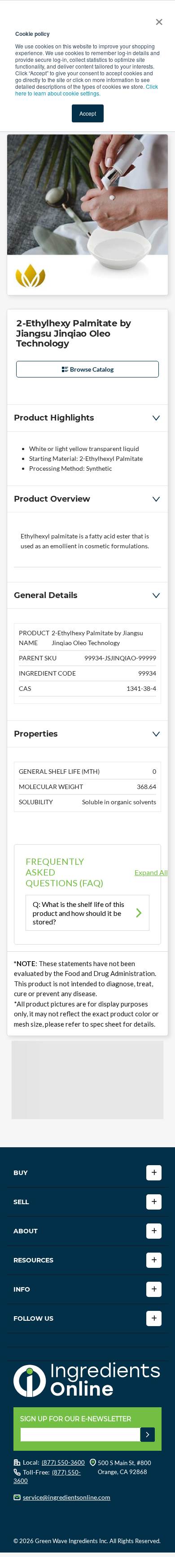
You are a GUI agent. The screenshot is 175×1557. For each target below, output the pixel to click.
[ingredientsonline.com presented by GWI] (90, 1381)
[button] (87, 418)
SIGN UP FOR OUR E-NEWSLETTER (75, 1419)
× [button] (157, 19)
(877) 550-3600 (63, 1462)
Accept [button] (87, 113)
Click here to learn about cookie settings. (86, 89)
